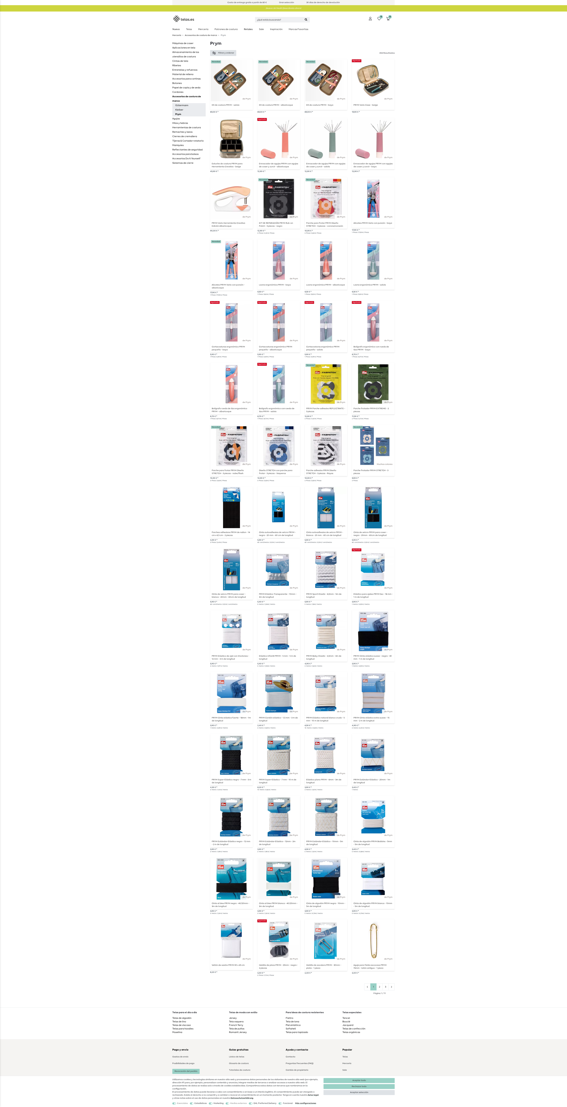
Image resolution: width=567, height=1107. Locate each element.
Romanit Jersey (238, 1032)
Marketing (219, 1103)
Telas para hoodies (182, 1029)
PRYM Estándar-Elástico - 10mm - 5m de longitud (324, 842)
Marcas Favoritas (298, 29)
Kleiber (179, 110)
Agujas (176, 118)
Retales (248, 29)
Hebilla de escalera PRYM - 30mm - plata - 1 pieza (323, 966)
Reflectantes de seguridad (187, 149)
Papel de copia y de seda (186, 87)
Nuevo (176, 29)
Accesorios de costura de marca (200, 35)
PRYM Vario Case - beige (365, 105)
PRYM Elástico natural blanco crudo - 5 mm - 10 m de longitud (325, 719)
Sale (261, 29)
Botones (177, 83)
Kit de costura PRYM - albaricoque (276, 105)
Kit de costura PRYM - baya (319, 105)
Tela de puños (236, 1029)
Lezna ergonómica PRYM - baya (275, 285)
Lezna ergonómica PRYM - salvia (369, 285)
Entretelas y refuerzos (184, 70)
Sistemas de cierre (182, 163)
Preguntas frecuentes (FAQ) (299, 1063)
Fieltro (289, 1018)
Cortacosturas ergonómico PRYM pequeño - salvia (322, 348)
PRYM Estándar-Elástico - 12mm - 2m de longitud (277, 842)
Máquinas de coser (182, 43)
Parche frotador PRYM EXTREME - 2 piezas (371, 410)
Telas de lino (179, 1021)
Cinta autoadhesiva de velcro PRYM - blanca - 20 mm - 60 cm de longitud (324, 533)
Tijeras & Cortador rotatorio (188, 141)
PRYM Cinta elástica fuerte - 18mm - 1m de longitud (231, 719)
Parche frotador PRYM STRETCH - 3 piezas (370, 471)
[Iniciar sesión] (370, 19)
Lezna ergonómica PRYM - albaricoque (325, 285)
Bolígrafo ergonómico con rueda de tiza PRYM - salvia (276, 410)
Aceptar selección (359, 1092)
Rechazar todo (359, 1086)
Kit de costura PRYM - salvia (225, 105)
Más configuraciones (305, 1103)
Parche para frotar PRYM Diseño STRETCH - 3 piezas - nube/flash (228, 471)
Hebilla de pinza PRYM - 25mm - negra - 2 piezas (278, 966)
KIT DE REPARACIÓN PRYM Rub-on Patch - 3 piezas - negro (276, 224)
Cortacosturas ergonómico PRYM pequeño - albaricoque (275, 348)
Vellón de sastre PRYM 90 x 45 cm (228, 965)
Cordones (177, 92)
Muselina (177, 1032)
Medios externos (238, 1103)
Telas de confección (353, 1029)
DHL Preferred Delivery (265, 1103)
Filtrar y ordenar (226, 53)
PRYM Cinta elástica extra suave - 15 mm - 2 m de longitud (371, 719)
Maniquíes (178, 145)
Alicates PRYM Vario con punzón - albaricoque (228, 286)
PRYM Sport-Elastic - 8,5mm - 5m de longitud (324, 595)
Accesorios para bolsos (185, 154)
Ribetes (176, 65)
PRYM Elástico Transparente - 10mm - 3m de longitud (277, 595)
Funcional (288, 1103)
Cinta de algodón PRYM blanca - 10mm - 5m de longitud (372, 904)
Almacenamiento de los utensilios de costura (185, 54)
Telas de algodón (181, 1018)
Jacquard (347, 1025)
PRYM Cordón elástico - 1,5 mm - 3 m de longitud (278, 719)
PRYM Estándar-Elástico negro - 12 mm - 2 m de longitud (231, 842)
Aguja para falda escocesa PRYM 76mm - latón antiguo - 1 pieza (370, 966)
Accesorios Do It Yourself (186, 158)
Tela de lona (292, 1021)
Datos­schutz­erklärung (242, 1098)
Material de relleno (182, 74)
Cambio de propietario (297, 1070)
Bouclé (346, 1021)
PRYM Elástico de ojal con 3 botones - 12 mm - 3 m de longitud (230, 657)
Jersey (233, 1018)
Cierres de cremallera (184, 136)
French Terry (236, 1025)
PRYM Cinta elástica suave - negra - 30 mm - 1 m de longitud (372, 657)
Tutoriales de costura (239, 1070)
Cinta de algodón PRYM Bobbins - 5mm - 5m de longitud (372, 842)
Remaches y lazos (182, 132)
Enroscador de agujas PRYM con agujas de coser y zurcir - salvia (325, 165)
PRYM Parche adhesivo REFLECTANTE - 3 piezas (325, 410)
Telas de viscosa (181, 1025)
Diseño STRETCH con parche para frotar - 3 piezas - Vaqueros (275, 471)
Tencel (346, 1018)
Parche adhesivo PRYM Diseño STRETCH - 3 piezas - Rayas (321, 471)
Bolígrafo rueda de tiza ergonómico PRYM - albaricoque (229, 410)
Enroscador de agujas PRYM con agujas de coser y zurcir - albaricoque (278, 165)
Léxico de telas (236, 1057)
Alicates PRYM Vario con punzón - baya (372, 223)
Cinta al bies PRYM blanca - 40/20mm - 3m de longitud (278, 904)
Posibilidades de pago (183, 1063)
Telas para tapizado (297, 1032)
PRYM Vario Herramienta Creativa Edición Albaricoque (228, 224)
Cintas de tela (180, 61)
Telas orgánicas (351, 1032)
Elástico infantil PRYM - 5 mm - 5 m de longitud (277, 657)
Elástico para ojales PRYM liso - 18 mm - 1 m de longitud (373, 595)
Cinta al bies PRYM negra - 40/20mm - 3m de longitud (230, 904)
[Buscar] (306, 19)
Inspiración (276, 29)
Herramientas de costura (186, 127)
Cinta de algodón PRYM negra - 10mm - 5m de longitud (325, 904)
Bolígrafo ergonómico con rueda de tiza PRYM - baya (371, 348)
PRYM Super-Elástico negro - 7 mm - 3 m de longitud (231, 781)
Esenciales (182, 1103)
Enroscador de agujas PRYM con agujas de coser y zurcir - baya (373, 165)
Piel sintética (293, 1025)
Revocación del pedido (186, 1071)
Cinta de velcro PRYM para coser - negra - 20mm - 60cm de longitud (370, 533)
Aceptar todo (359, 1080)
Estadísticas (200, 1103)
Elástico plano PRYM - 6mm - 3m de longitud (323, 781)
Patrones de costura (226, 29)
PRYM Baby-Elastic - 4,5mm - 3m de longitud (323, 657)
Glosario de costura (239, 1063)
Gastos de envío (180, 1057)
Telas (189, 29)
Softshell (291, 1029)
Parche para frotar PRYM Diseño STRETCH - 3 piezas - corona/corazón (324, 224)
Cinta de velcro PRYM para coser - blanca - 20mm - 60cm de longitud (229, 595)
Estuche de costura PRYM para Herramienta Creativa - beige (227, 165)
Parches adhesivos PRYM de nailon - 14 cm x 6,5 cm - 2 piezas (231, 533)
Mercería (203, 29)
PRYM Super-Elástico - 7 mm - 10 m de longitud (277, 781)
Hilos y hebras (180, 123)
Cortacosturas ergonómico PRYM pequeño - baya (228, 348)
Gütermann (181, 105)
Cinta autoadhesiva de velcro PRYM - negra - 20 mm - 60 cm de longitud (277, 533)
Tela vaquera (236, 1021)
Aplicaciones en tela (183, 48)
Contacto (290, 1057)
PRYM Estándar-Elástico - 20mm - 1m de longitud (371, 781)
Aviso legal (313, 1095)
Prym (178, 114)
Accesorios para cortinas (186, 79)
